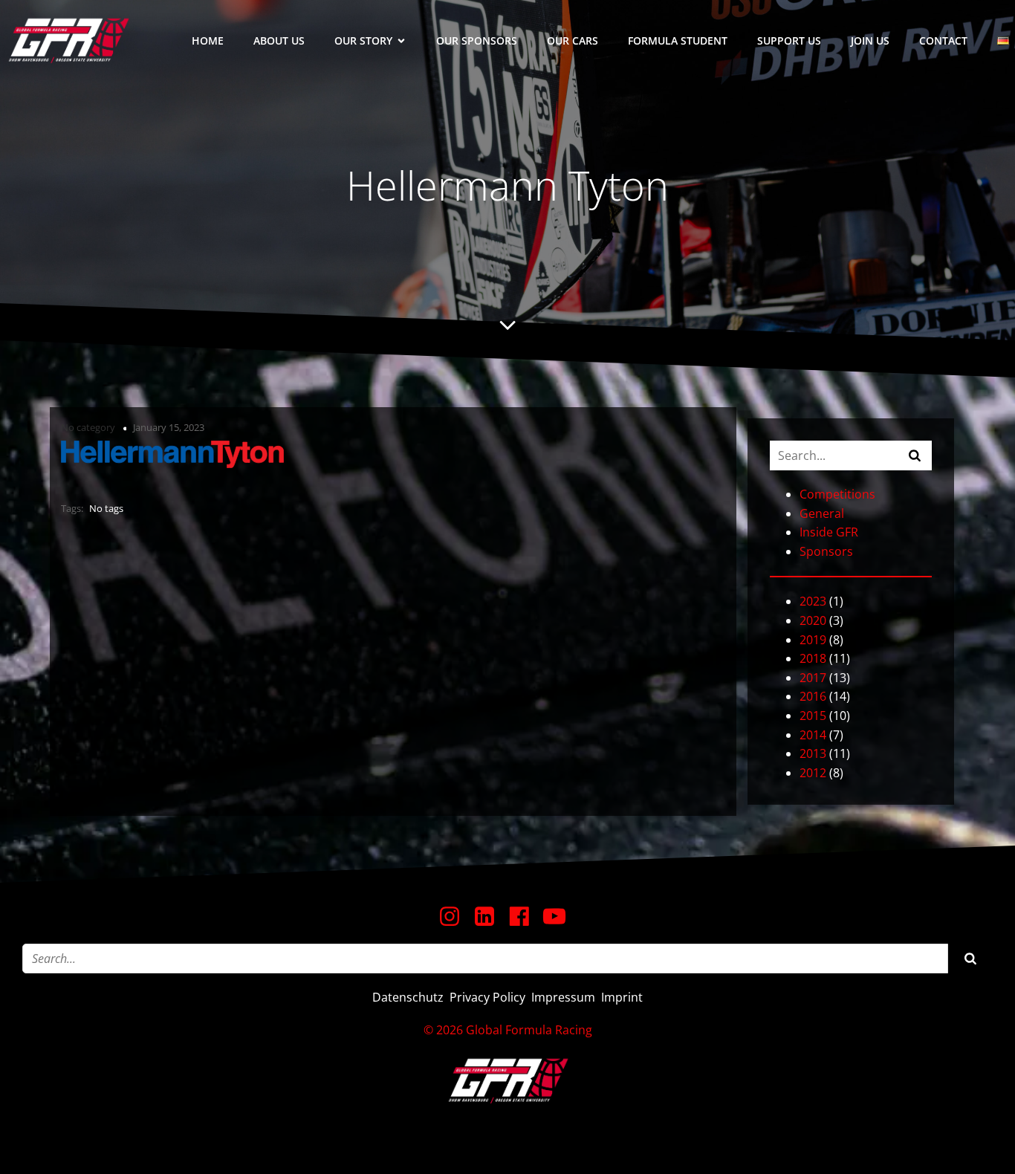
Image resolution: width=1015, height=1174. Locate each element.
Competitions (837, 494)
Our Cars (572, 40)
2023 (813, 601)
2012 (813, 773)
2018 (813, 658)
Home (208, 40)
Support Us (789, 40)
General (822, 513)
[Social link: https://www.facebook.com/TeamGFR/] (524, 917)
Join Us (870, 40)
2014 (813, 735)
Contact (943, 40)
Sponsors (826, 551)
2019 (813, 640)
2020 (813, 620)
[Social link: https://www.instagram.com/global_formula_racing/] (455, 917)
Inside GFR (829, 532)
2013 (813, 753)
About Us (279, 40)
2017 (813, 677)
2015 (813, 715)
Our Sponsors (476, 40)
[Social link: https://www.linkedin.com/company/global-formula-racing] (490, 917)
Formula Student (677, 40)
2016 (813, 696)
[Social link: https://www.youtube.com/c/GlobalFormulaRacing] (559, 917)
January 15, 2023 (168, 427)
